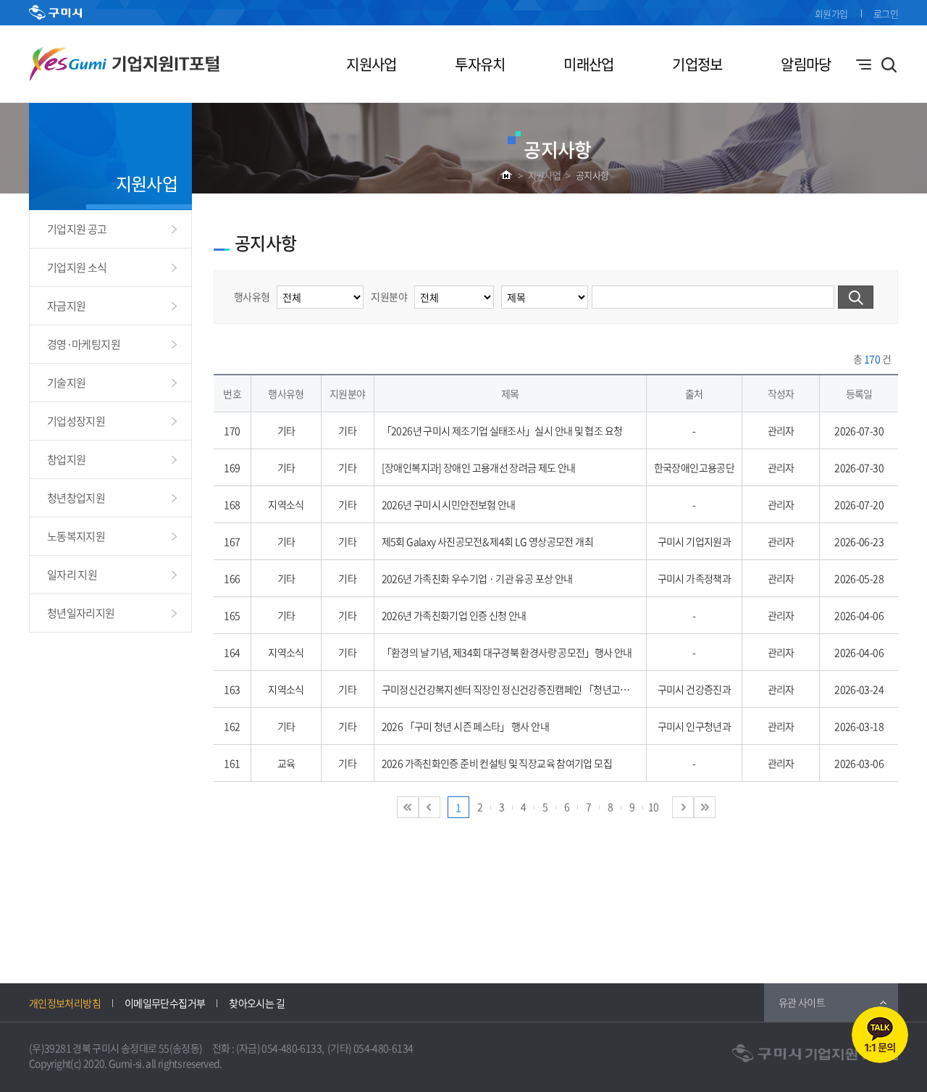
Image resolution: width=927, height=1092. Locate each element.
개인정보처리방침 (65, 1003)
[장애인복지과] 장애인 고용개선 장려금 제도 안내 (479, 467)
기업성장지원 (76, 421)
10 (653, 806)
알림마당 (806, 64)
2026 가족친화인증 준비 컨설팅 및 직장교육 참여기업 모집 (497, 763)
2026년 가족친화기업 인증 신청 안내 (454, 615)
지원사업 (371, 64)
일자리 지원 (72, 575)
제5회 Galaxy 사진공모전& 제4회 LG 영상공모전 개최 (487, 541)
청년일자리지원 (81, 613)
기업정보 (697, 64)
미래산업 (588, 64)
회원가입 (831, 13)
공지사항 (592, 175)
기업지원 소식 (77, 267)
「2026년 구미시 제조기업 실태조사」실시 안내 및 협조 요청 (502, 430)
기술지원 (66, 383)
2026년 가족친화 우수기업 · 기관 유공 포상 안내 (477, 578)
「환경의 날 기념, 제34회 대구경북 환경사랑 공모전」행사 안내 (507, 652)
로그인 (885, 13)
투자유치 (480, 64)
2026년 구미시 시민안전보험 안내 (449, 504)
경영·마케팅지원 (83, 344)
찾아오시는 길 (257, 1003)
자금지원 (66, 306)
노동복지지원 (76, 536)
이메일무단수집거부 (165, 1003)
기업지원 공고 (77, 229)
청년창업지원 (76, 498)
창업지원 (66, 459)
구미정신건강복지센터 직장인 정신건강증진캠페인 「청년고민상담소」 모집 (534, 689)
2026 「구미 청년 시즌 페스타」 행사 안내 (465, 726)
